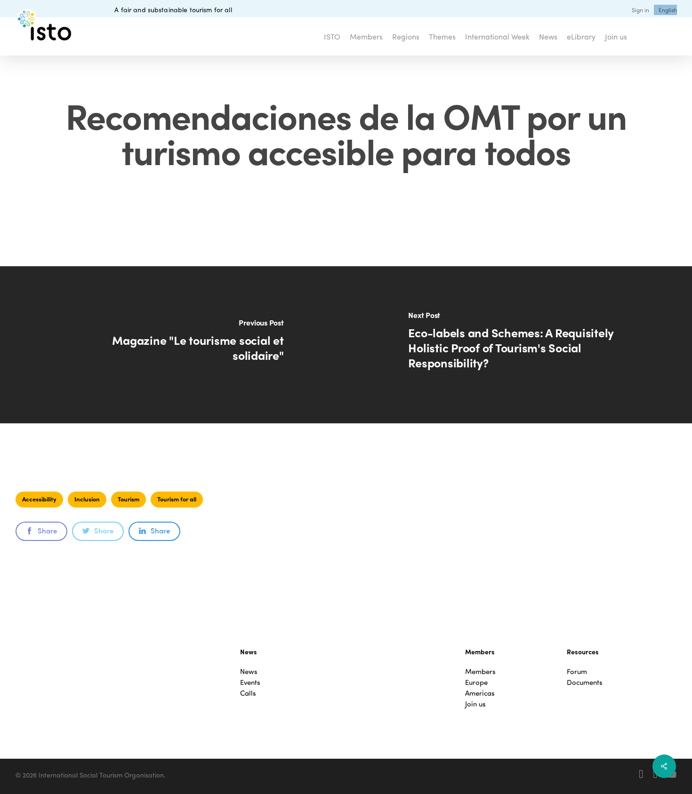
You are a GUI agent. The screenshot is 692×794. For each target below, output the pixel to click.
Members (480, 671)
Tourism (128, 498)
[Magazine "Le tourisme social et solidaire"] (173, 344)
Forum (577, 671)
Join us (475, 703)
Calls (248, 693)
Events (250, 682)
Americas (480, 693)
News (248, 671)
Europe (476, 682)
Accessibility (39, 498)
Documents (585, 682)
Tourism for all (176, 498)
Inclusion (87, 498)
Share (47, 530)
